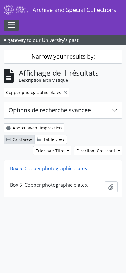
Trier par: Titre (51, 150)
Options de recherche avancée (49, 110)
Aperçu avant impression (36, 128)
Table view (53, 139)
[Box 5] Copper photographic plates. (48, 168)
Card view (21, 139)
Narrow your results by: (63, 56)
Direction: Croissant (96, 150)
